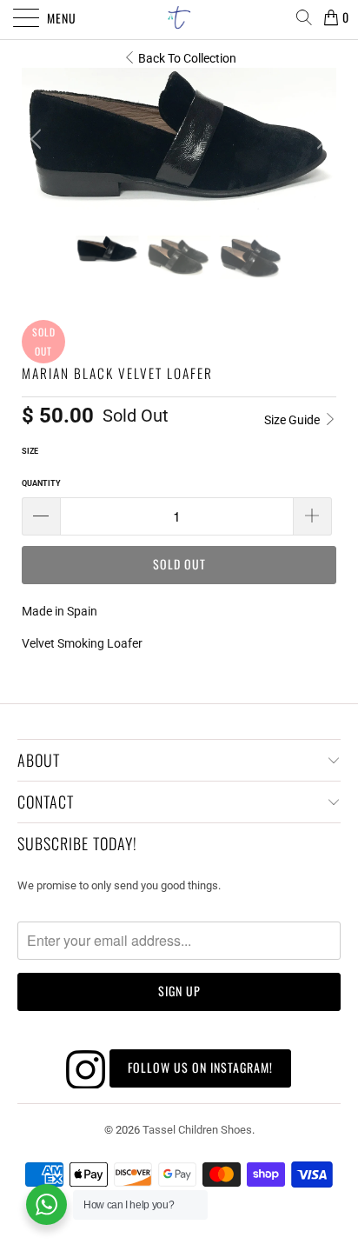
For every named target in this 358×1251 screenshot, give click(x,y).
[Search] (304, 17)
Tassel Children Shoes (197, 1129)
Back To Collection (187, 58)
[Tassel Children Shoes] (179, 17)
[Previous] (38, 138)
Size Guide (293, 420)
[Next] (319, 138)
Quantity (41, 483)
